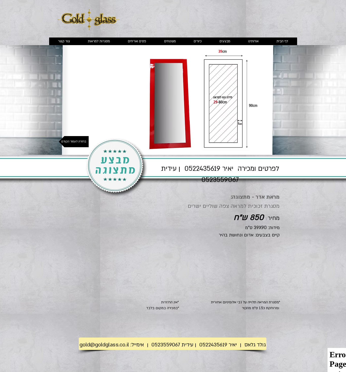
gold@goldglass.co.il (104, 344)
